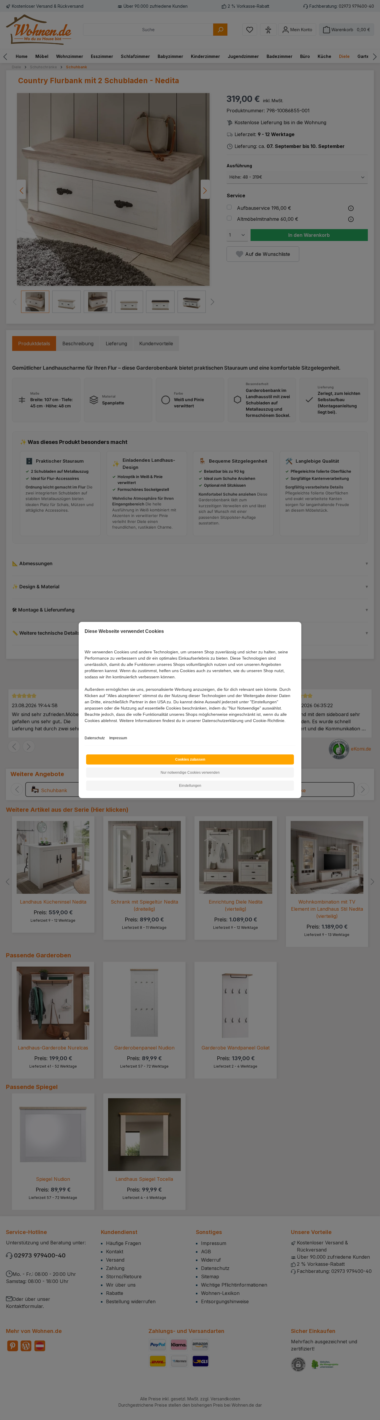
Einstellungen (190, 786)
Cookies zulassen (190, 759)
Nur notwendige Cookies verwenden (190, 772)
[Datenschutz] (85, 727)
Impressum (118, 738)
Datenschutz (95, 738)
